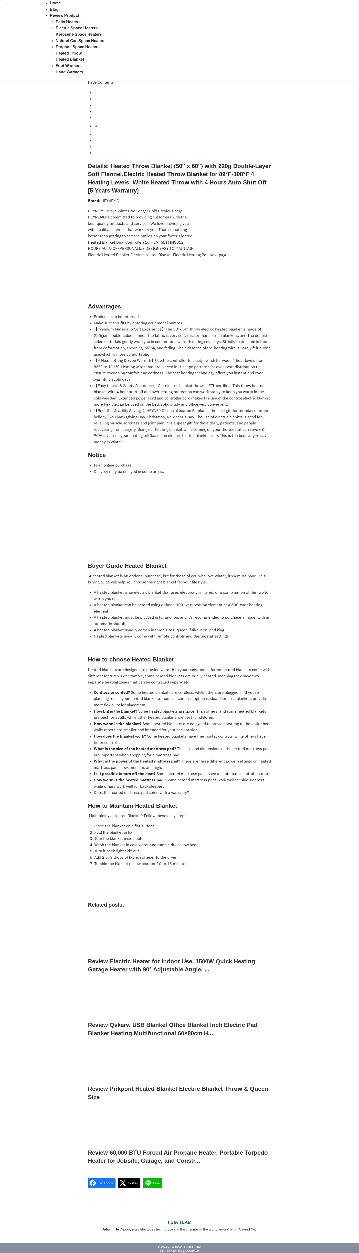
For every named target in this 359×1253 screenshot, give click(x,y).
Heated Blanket (70, 59)
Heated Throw (69, 53)
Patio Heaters (68, 22)
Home (55, 3)
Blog (54, 9)
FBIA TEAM (179, 1222)
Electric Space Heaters (77, 28)
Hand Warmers (69, 72)
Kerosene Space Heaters (79, 34)
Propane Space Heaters (78, 47)
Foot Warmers (69, 66)
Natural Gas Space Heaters (81, 41)
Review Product (64, 15)
